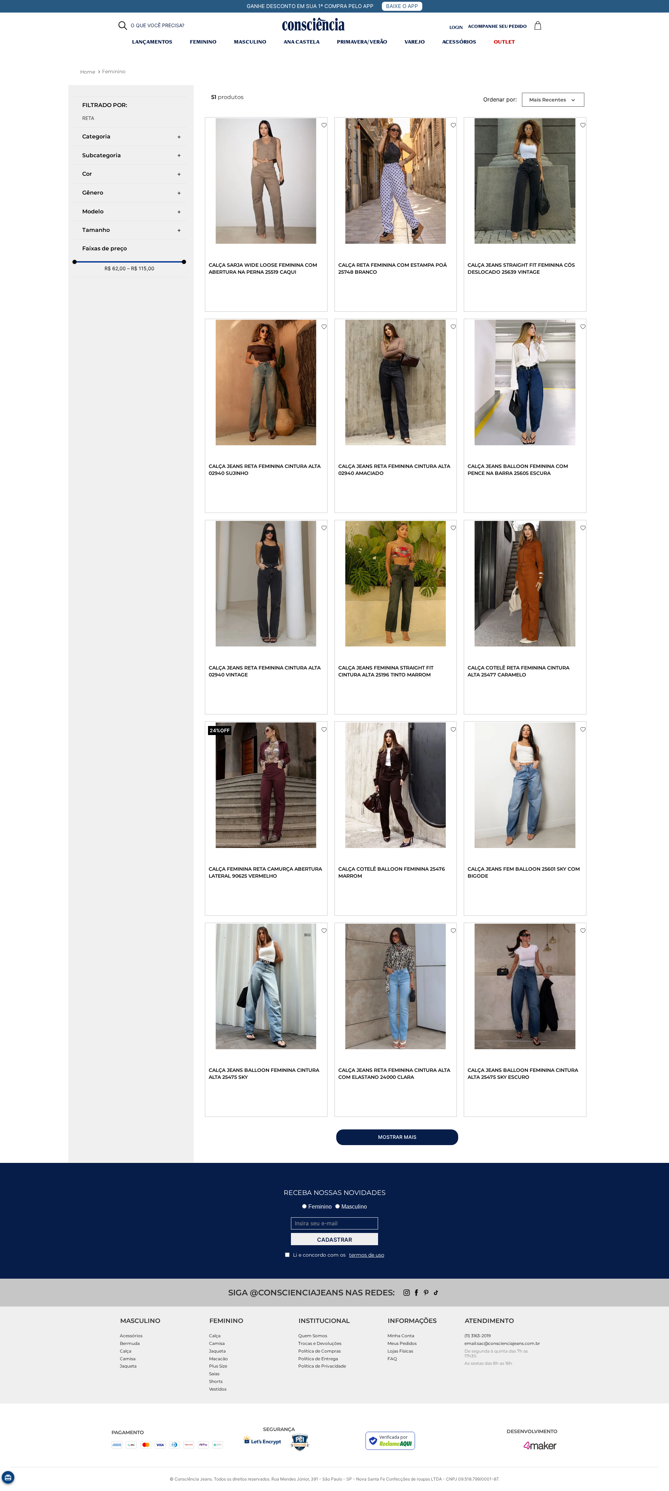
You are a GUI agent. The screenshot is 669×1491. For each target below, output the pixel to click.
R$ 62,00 (115, 268)
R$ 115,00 (140, 268)
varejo (415, 42)
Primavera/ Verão (362, 42)
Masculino (250, 42)
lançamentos (152, 42)
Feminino (203, 42)
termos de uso (366, 1255)
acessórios (459, 42)
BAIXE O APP (402, 6)
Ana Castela (302, 42)
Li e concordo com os (338, 1255)
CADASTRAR (334, 1239)
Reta (88, 118)
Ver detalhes (240, 293)
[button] (151, 25)
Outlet (504, 42)
